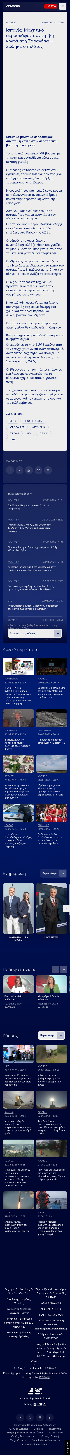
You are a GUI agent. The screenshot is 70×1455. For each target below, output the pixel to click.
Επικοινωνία (56, 1432)
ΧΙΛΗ (12, 439)
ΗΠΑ (29, 433)
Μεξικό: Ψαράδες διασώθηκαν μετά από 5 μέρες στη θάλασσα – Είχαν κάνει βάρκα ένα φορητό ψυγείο (51, 1227)
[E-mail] (38, 470)
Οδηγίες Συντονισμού (22, 1436)
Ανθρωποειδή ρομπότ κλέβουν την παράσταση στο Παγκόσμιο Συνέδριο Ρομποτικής (33, 607)
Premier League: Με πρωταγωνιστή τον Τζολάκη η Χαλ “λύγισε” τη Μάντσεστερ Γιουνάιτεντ (29, 527)
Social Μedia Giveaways (46, 1440)
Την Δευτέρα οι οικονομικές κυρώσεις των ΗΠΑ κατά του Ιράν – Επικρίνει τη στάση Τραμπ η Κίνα (52, 1127)
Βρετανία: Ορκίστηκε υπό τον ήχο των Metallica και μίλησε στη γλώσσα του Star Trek (51, 692)
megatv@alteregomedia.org (51, 1328)
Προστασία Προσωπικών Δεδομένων (35, 1424)
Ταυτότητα (55, 1428)
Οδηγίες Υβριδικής (50, 1436)
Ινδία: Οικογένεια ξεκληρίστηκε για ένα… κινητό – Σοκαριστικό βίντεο (50, 1080)
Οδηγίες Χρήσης (18, 1428)
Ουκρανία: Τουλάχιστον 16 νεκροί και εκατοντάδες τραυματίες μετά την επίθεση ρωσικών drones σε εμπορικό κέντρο (17, 1177)
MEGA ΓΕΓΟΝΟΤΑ (33, 421)
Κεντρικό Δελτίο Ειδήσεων (13, 998)
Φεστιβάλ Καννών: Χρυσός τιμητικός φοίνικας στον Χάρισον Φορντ (17, 744)
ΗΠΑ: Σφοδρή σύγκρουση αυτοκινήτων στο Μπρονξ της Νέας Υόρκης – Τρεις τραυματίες (52, 1174)
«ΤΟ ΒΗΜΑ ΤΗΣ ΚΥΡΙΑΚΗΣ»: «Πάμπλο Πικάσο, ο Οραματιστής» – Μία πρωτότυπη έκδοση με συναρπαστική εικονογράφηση (18, 695)
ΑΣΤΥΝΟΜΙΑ (38, 427)
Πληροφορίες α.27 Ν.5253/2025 (25, 1432)
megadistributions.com (35, 1443)
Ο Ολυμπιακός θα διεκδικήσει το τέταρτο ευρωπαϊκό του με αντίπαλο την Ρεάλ (50, 839)
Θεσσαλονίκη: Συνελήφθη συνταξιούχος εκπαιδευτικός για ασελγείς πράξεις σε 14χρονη (18, 840)
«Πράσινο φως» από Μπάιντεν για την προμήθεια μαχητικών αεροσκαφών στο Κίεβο (50, 790)
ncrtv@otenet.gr (56, 1356)
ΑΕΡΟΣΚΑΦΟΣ (17, 427)
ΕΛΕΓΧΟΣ (14, 433)
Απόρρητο (67, 1447)
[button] (62, 6)
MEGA (13, 421)
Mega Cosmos (18, 1440)
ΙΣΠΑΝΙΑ (43, 433)
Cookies (38, 1428)
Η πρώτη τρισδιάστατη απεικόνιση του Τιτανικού (51, 741)
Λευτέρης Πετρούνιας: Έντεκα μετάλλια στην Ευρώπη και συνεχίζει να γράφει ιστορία (32, 568)
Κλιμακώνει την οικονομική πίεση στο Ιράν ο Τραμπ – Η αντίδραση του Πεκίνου (16, 1226)
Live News (52, 937)
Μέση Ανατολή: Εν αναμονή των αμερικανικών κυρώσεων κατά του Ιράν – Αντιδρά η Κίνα (18, 1127)
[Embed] (48, 470)
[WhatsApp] (29, 470)
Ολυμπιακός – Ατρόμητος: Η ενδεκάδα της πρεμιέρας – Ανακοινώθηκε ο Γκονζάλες (31, 588)
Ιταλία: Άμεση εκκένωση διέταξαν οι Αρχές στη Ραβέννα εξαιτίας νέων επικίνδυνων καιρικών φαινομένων (17, 791)
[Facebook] (10, 470)
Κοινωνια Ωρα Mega (18, 939)
